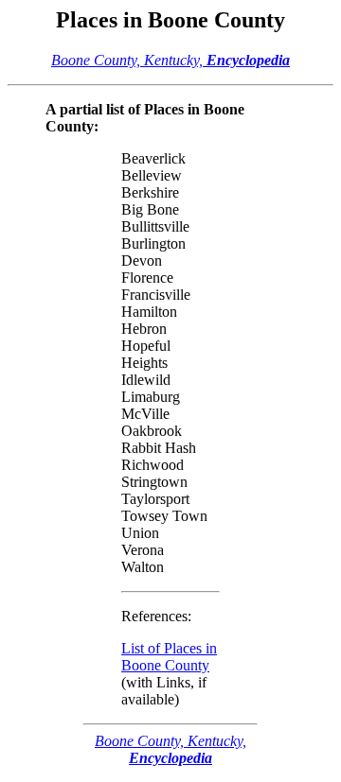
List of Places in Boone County (169, 656)
